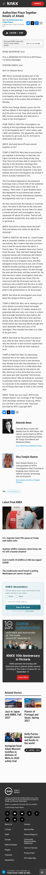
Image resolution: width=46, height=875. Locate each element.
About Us (8, 824)
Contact (8, 829)
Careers (27, 824)
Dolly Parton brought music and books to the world (32, 739)
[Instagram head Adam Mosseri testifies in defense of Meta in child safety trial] (13, 737)
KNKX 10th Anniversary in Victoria (23, 657)
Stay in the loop (23, 607)
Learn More (23, 677)
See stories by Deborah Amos (29, 446)
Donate (37, 4)
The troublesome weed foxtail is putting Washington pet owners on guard (20, 572)
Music (11, 596)
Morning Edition (14, 491)
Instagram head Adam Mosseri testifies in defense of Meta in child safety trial (13, 753)
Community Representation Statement (30, 841)
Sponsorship (29, 829)
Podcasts (8, 855)
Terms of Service (30, 848)
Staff (7, 834)
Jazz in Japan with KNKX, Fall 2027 (13, 714)
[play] (3, 872)
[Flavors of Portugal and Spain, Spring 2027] (32, 703)
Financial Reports (30, 834)
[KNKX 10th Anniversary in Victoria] (23, 635)
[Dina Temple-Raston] (7, 460)
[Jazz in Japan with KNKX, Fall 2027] (13, 703)
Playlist (7, 850)
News (21, 596)
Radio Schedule (11, 845)
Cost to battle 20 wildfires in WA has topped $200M (21, 561)
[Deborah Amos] (7, 426)
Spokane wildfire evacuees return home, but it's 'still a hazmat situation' (22, 550)
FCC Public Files (30, 858)
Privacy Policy (29, 611)
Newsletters (9, 860)
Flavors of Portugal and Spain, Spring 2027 (31, 716)
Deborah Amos (14, 20)
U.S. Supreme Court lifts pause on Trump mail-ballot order (20, 539)
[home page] (12, 4)
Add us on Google (33, 43)
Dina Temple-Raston (27, 456)
